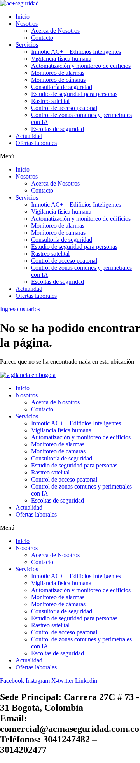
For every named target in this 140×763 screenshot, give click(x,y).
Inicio (23, 16)
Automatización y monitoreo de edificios (81, 65)
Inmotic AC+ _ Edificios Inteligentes (76, 51)
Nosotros (27, 23)
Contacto (42, 37)
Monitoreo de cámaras (58, 79)
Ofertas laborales (36, 143)
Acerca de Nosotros (55, 30)
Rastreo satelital (50, 100)
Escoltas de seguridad (57, 129)
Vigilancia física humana (61, 58)
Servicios (27, 44)
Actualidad (29, 136)
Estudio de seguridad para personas (74, 93)
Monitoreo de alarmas (57, 72)
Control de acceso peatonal (64, 107)
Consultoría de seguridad (61, 86)
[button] (70, 156)
